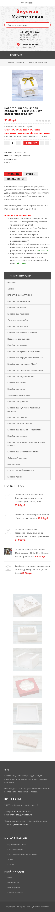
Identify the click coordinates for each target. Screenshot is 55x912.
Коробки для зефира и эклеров (22, 332)
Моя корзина (13, 887)
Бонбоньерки (13, 464)
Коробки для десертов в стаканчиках (25, 370)
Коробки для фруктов (17, 401)
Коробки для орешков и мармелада (24, 430)
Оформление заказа (17, 844)
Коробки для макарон (17, 326)
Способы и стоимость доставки (22, 854)
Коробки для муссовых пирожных (23, 351)
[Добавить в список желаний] (42, 143)
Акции (10, 859)
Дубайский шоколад (17, 458)
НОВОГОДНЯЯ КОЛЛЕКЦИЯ (19, 295)
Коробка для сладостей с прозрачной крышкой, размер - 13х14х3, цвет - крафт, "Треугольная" (32, 533)
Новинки (11, 282)
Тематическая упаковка (18, 395)
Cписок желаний (15, 892)
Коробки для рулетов (17, 417)
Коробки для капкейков (18, 301)
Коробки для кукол (16, 389)
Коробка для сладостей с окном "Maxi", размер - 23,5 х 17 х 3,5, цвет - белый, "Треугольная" (32, 553)
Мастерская (27, 14)
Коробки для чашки (16, 383)
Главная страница (15, 62)
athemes (45, 906)
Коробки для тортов (16, 307)
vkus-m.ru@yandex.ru (21, 815)
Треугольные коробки (17, 320)
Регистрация (13, 882)
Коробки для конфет (17, 436)
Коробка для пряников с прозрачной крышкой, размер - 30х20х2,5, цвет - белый (32, 569)
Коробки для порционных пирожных (25, 357)
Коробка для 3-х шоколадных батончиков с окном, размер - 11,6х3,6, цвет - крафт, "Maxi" (29, 498)
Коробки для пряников (18, 314)
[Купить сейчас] (47, 143)
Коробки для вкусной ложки (20, 376)
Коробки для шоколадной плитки (23, 452)
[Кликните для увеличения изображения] (27, 85)
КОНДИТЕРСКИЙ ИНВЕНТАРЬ (20, 470)
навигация (16, 55)
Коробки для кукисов (17, 345)
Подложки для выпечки (18, 339)
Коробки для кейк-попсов (19, 423)
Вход (9, 877)
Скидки (10, 289)
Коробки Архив (14, 477)
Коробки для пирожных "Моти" (21, 364)
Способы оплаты (15, 849)
